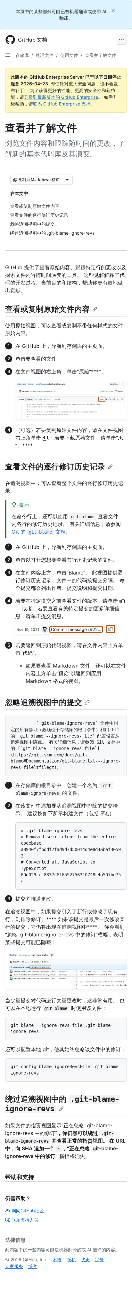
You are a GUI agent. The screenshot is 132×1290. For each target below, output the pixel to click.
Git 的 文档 (39, 531)
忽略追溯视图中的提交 (43, 702)
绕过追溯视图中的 (62, 1103)
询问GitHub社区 (28, 1210)
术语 (57, 1259)
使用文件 (69, 55)
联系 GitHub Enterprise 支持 (61, 103)
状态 (85, 1259)
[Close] (114, 10)
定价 (99, 1259)
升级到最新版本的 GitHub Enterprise (61, 97)
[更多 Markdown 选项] (67, 180)
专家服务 (14, 1266)
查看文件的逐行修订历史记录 (55, 466)
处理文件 (45, 55)
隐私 (71, 1259)
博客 (32, 1266)
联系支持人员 (25, 1220)
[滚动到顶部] (117, 1276)
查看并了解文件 (100, 55)
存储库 (22, 55)
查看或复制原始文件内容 (47, 309)
